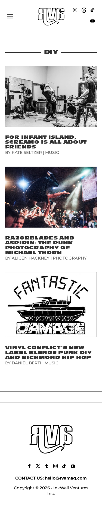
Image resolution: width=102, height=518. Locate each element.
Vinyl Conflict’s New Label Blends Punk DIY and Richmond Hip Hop (48, 352)
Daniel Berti (26, 362)
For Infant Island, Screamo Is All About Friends (46, 142)
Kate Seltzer (27, 152)
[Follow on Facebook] (29, 466)
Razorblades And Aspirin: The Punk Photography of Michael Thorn (40, 245)
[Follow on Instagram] (75, 10)
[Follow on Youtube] (92, 21)
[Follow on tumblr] (46, 466)
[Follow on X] (38, 466)
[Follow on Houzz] (83, 10)
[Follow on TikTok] (92, 10)
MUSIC (52, 152)
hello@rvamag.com (66, 478)
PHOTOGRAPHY (70, 258)
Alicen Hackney (31, 258)
